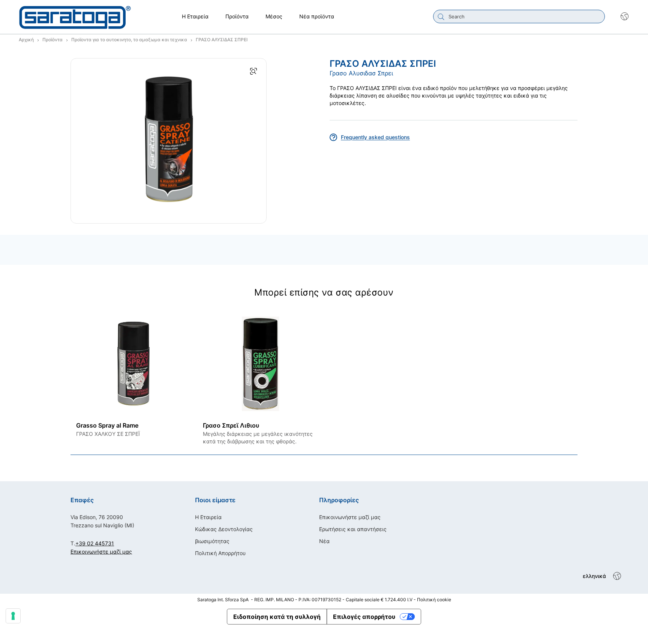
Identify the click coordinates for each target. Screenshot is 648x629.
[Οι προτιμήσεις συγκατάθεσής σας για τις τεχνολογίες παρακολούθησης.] (13, 616)
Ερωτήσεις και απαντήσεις (353, 529)
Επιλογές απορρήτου (364, 616)
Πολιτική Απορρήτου (220, 553)
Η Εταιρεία (208, 517)
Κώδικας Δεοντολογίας (224, 529)
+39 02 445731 (94, 543)
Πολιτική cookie (434, 599)
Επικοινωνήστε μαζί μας (101, 551)
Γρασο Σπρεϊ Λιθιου (231, 425)
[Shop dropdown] (620, 16)
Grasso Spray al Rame (107, 425)
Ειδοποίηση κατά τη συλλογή (277, 616)
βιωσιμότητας (212, 541)
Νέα (324, 541)
